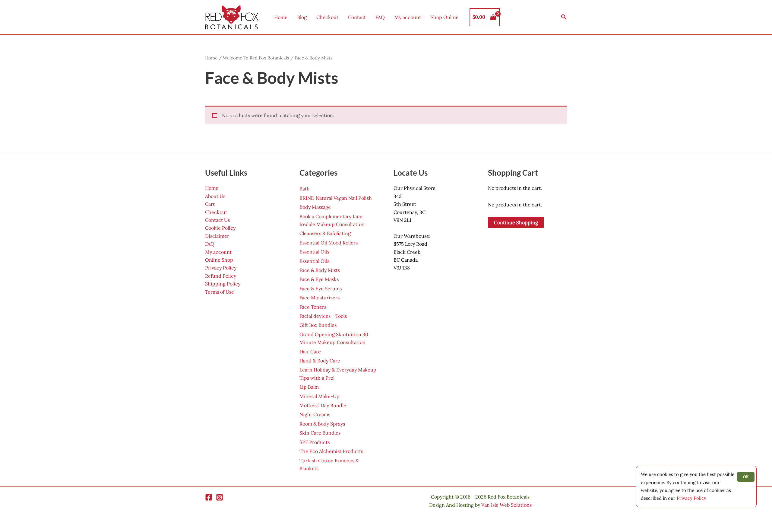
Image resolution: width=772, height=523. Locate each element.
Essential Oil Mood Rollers (328, 243)
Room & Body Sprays (322, 424)
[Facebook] (208, 497)
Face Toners (312, 307)
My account (407, 17)
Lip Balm (309, 387)
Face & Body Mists (319, 270)
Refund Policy (220, 276)
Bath (304, 189)
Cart (210, 204)
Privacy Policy (220, 268)
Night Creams (314, 414)
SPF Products (314, 442)
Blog (302, 17)
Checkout (327, 17)
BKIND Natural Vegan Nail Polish (335, 198)
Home (280, 17)
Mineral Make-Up (319, 396)
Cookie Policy (220, 228)
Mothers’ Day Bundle (322, 405)
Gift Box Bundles (318, 325)
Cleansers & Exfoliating (325, 233)
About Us (215, 196)
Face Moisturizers (319, 298)
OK (745, 476)
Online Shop (219, 260)
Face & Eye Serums (320, 288)
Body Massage (315, 207)
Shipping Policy (222, 284)
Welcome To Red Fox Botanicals (256, 58)
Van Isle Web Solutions (506, 505)
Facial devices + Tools (323, 316)
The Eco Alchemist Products (331, 451)
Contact (357, 17)
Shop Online (445, 17)
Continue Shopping (516, 222)
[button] (564, 17)
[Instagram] (219, 497)
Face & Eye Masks (319, 279)
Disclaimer (217, 236)
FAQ (380, 17)
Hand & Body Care (319, 361)
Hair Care (310, 352)
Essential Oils (314, 252)
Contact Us (217, 220)
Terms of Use (219, 292)
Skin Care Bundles (319, 433)
